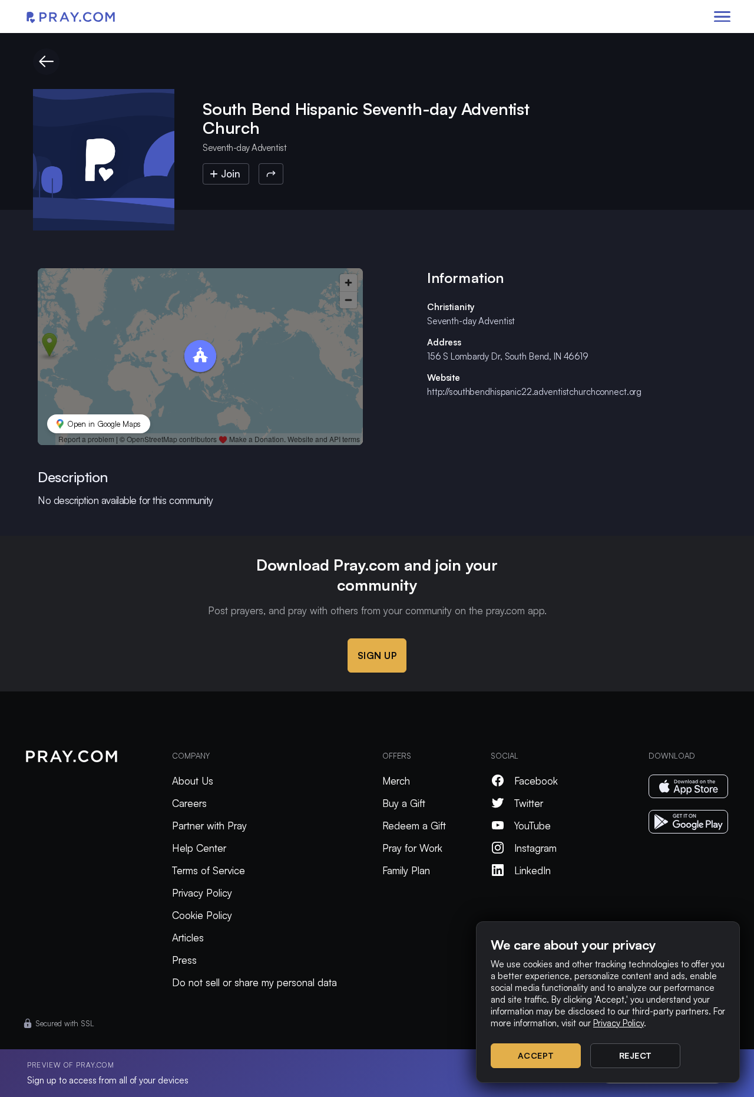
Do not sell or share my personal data (254, 982)
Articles (188, 937)
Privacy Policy (202, 893)
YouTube (532, 825)
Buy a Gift (403, 803)
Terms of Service (208, 870)
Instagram (535, 848)
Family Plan (406, 870)
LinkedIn (532, 870)
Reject (635, 1055)
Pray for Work (412, 848)
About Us (192, 781)
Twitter (528, 803)
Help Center (199, 848)
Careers (189, 803)
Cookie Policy (202, 915)
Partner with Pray (209, 825)
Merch (396, 781)
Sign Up (377, 655)
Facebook (536, 781)
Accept (536, 1055)
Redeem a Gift (414, 825)
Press (184, 960)
